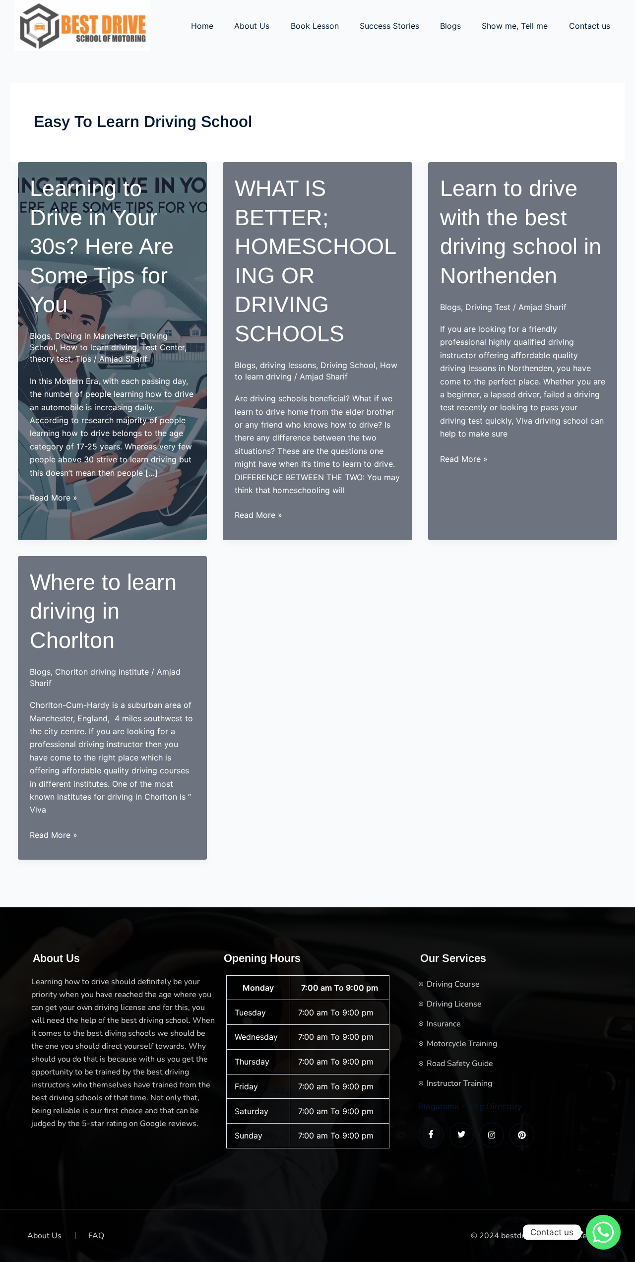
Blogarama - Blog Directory (470, 1106)
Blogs (450, 26)
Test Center (163, 347)
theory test (50, 359)
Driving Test (487, 307)
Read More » (53, 498)
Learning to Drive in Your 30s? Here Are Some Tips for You (102, 246)
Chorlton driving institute (102, 672)
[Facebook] (431, 1135)
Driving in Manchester (95, 336)
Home (202, 26)
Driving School (348, 365)
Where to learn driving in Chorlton (103, 611)
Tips (83, 359)
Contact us (589, 26)
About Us (251, 26)
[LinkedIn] (491, 1135)
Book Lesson (315, 26)
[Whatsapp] (603, 1232)
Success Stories (389, 26)
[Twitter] (461, 1135)
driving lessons (288, 365)
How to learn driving (98, 347)
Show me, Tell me (515, 26)
